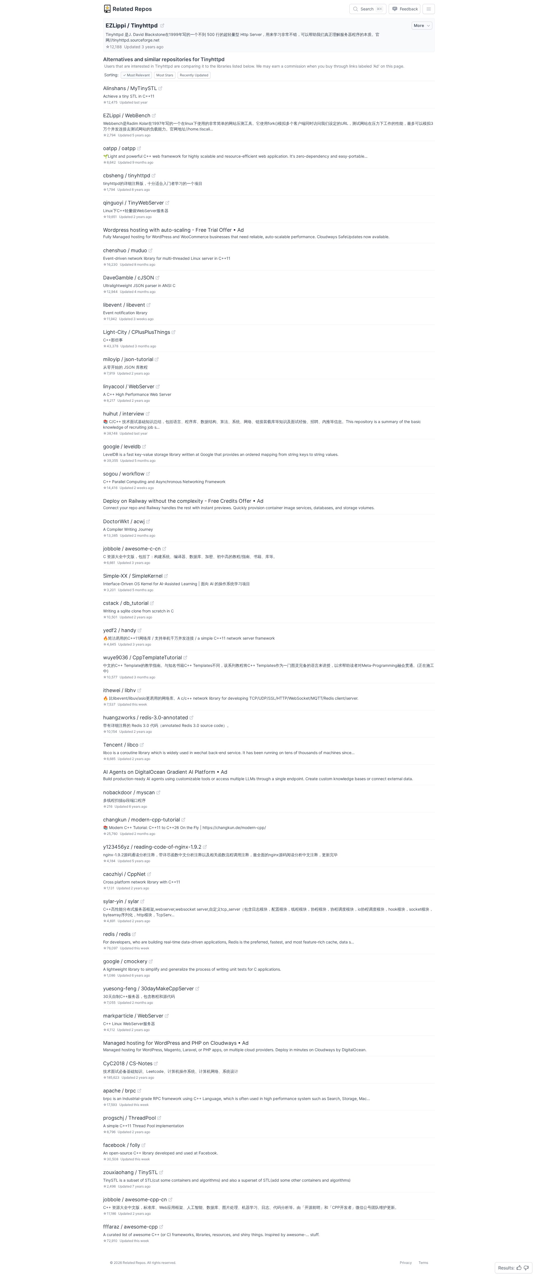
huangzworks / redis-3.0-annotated (145, 717)
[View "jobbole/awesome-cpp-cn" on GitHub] (170, 1199)
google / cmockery (125, 961)
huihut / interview (123, 414)
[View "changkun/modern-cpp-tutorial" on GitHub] (183, 820)
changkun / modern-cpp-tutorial (141, 820)
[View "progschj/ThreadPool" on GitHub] (159, 1118)
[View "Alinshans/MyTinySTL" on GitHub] (160, 88)
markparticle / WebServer (133, 1016)
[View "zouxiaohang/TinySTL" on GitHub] (161, 1172)
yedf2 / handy (119, 630)
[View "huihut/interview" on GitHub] (147, 414)
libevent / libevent (124, 305)
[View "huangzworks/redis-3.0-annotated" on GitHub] (191, 717)
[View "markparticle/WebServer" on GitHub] (166, 1016)
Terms (423, 1262)
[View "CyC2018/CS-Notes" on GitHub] (156, 1063)
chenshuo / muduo (125, 250)
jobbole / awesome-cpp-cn (135, 1199)
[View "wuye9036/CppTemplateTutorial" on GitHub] (185, 657)
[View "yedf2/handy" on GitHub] (139, 630)
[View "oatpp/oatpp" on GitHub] (139, 148)
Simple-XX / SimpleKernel (133, 576)
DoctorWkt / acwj (124, 521)
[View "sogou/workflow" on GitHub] (148, 474)
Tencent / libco (120, 745)
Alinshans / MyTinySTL (130, 88)
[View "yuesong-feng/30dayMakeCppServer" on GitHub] (197, 988)
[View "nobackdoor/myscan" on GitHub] (158, 792)
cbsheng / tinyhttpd (126, 175)
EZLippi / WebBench (126, 115)
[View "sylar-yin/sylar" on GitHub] (142, 901)
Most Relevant (136, 75)
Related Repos (132, 9)
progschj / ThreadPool (129, 1118)
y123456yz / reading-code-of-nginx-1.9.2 (152, 847)
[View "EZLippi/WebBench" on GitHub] (154, 115)
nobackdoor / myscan (129, 792)
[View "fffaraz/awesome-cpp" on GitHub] (161, 1227)
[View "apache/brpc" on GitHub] (139, 1091)
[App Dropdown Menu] (429, 9)
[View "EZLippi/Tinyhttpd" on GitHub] (162, 25)
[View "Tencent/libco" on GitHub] (142, 745)
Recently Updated (194, 75)
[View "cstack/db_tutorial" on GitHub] (152, 603)
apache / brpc (119, 1091)
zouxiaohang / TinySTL (130, 1172)
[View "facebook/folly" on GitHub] (143, 1145)
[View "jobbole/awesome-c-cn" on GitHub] (164, 548)
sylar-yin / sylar (121, 901)
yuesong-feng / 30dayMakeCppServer (148, 988)
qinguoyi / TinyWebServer (133, 203)
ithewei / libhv (119, 690)
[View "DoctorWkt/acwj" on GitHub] (148, 521)
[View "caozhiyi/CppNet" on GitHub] (149, 874)
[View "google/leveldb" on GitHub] (144, 446)
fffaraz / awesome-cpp (130, 1227)
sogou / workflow (124, 474)
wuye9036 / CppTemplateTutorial (142, 657)
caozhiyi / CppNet (124, 874)
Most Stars (164, 75)
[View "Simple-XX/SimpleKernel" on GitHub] (166, 576)
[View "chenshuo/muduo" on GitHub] (150, 250)
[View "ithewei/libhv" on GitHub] (139, 690)
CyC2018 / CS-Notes (127, 1063)
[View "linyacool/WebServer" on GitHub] (158, 386)
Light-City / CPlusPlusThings (136, 332)
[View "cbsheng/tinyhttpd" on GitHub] (153, 175)
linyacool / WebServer (128, 386)
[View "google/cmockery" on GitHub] (151, 961)
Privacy (406, 1262)
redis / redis (117, 934)
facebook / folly (121, 1145)
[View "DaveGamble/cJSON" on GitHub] (157, 277)
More (419, 25)
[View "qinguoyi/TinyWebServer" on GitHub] (167, 203)
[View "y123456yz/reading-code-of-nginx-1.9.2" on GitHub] (205, 847)
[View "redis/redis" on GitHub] (134, 934)
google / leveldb (122, 446)
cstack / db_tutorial (126, 603)
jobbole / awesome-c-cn (132, 549)
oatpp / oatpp (119, 148)
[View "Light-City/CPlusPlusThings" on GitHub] (173, 332)
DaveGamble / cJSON (128, 278)
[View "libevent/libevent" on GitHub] (148, 305)
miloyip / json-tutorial (128, 359)
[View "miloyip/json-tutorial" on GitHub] (156, 359)
